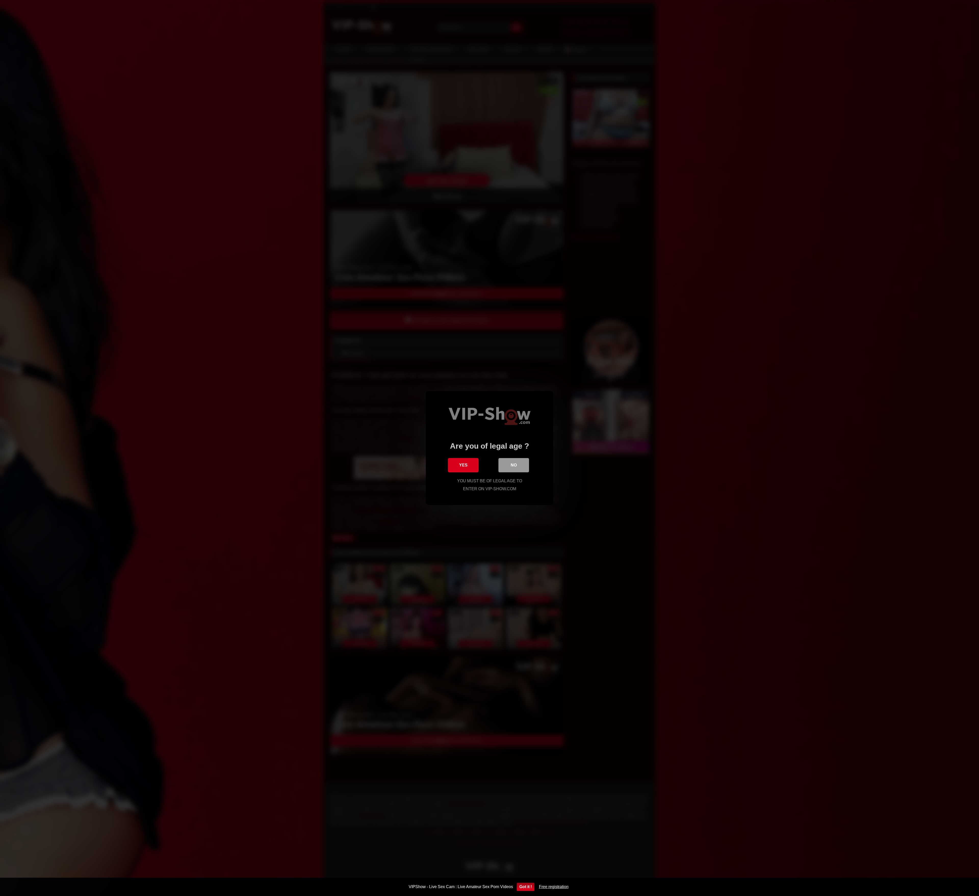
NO (514, 465)
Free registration (554, 887)
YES (463, 465)
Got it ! (525, 887)
